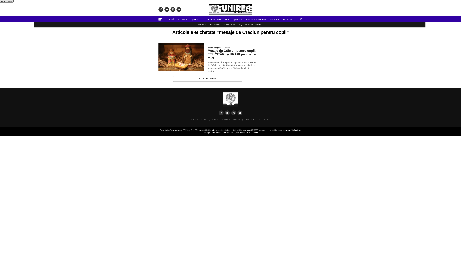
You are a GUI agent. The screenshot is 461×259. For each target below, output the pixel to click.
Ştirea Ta (238, 19)
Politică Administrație (256, 19)
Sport (228, 19)
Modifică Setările (7, 1)
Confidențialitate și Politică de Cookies (242, 25)
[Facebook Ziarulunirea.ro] (221, 112)
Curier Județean (213, 19)
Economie (287, 19)
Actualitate (183, 19)
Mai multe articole (207, 79)
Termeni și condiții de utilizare (215, 120)
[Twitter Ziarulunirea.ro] (227, 112)
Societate (274, 19)
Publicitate (215, 25)
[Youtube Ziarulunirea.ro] (239, 112)
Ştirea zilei (197, 19)
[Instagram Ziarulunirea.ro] (233, 112)
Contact (202, 25)
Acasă (171, 19)
